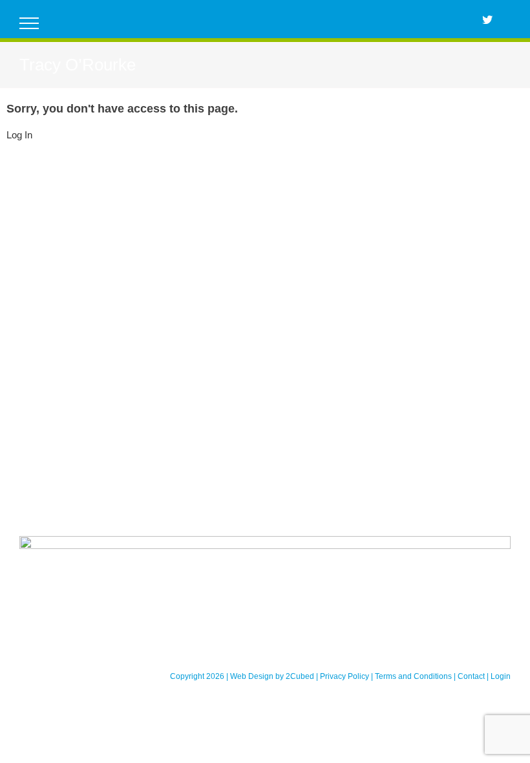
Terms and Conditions (413, 676)
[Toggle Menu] (29, 23)
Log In (19, 134)
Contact (471, 676)
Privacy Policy (344, 676)
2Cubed (300, 676)
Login (501, 676)
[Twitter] (487, 19)
